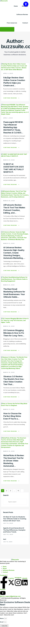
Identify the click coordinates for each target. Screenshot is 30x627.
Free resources (12, 23)
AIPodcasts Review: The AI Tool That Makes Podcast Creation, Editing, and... (14, 209)
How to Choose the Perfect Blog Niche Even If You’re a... (12, 416)
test (4, 539)
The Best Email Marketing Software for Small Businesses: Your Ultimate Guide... (14, 293)
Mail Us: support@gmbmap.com (10, 596)
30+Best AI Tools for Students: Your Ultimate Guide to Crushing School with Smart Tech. (14, 519)
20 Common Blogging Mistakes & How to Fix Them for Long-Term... (13, 333)
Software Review (22, 14)
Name (2, 618)
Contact (25, 23)
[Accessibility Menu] (25, 4)
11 (18, 491)
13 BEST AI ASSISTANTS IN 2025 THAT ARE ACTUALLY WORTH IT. (13, 168)
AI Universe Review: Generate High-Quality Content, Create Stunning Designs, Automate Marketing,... (14, 252)
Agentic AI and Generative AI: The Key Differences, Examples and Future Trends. (14, 530)
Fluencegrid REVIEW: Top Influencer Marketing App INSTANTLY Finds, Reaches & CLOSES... (13, 127)
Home (16, 6)
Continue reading (10, 98)
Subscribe (7, 29)
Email (1, 622)
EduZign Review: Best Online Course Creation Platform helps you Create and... (14, 81)
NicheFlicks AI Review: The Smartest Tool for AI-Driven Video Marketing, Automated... (13, 460)
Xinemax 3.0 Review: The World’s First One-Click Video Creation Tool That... (13, 380)
